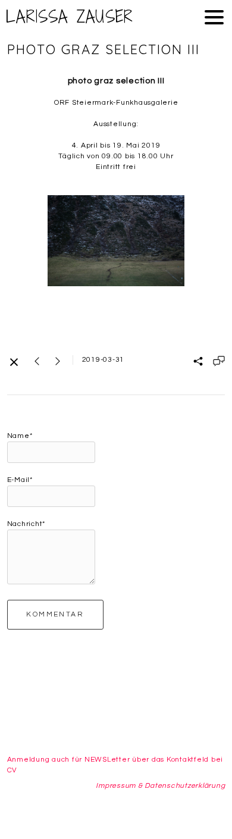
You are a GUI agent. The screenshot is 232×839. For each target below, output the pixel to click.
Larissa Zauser (70, 16)
